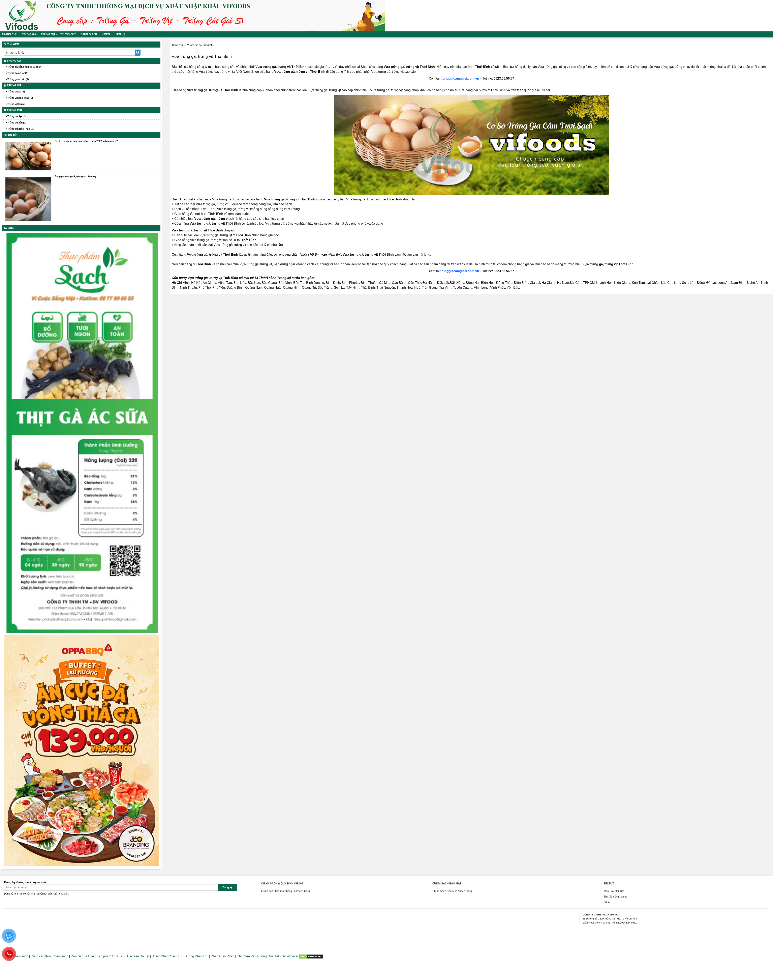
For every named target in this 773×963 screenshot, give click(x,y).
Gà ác (607, 902)
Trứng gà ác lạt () (17, 73)
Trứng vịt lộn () (16, 104)
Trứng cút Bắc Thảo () (20, 129)
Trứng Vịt (48, 34)
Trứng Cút (68, 34)
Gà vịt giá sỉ (289, 956)
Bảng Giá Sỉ (89, 34)
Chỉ (239, 956)
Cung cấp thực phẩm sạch (49, 956)
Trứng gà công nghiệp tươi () (24, 66)
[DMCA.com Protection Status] (311, 956)
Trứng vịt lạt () (16, 91)
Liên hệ (120, 34)
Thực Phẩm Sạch (165, 956)
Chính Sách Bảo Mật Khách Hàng (452, 891)
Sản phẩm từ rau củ (110, 956)
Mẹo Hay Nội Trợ (614, 891)
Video (106, 34)
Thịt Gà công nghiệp (615, 896)
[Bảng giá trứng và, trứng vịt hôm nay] (28, 198)
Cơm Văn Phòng (255, 956)
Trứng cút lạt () (16, 116)
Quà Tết (273, 956)
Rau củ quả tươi (82, 956)
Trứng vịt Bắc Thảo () (20, 97)
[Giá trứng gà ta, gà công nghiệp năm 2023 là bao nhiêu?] (28, 155)
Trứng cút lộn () (16, 122)
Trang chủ (9, 34)
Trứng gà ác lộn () (18, 79)
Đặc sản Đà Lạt (138, 956)
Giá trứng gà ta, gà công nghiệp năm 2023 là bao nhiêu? (86, 141)
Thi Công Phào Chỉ (194, 956)
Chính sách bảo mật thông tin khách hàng (285, 891)
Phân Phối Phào (223, 956)
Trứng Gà (29, 34)
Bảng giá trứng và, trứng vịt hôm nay (76, 176)
